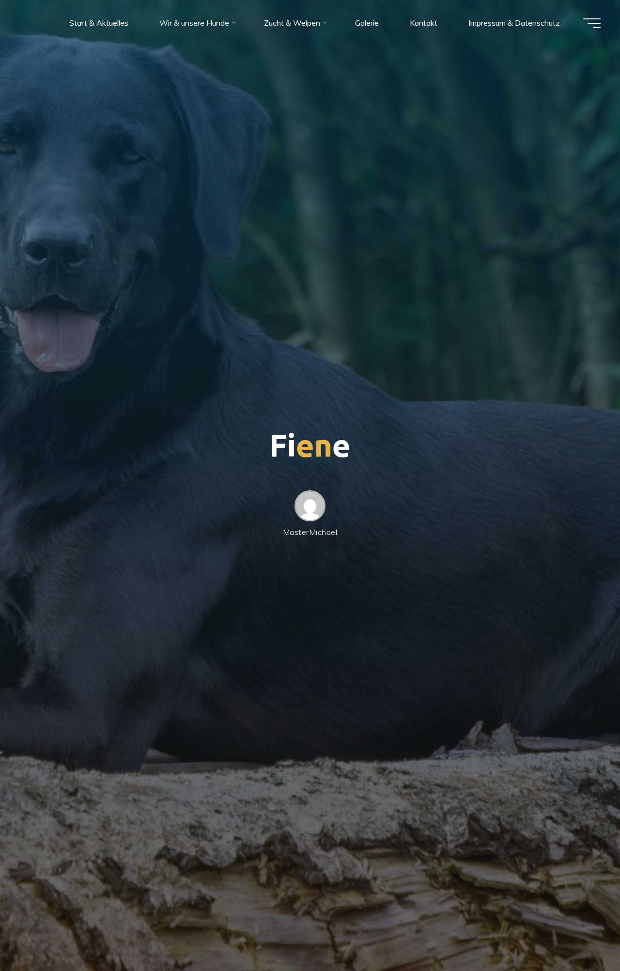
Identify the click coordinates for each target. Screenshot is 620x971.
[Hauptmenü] (592, 23)
